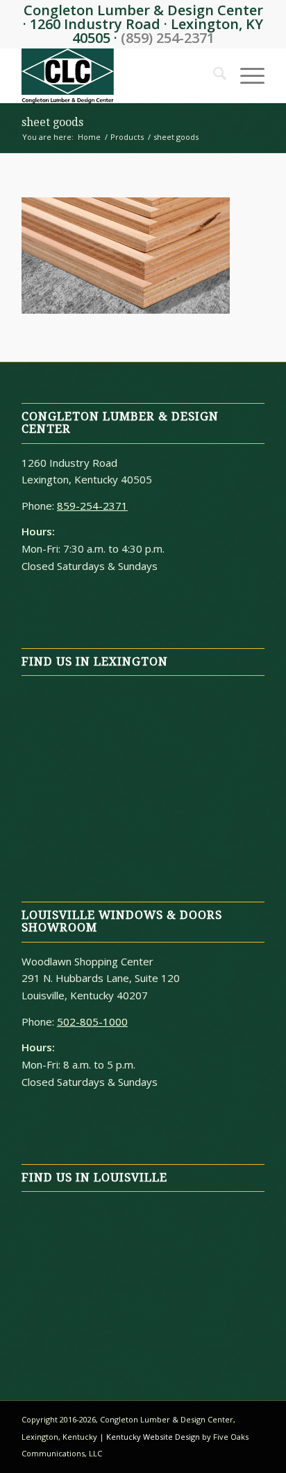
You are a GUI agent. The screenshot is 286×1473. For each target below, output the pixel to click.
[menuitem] (212, 75)
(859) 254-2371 (167, 37)
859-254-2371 (92, 505)
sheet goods (52, 122)
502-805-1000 (92, 1021)
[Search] (212, 75)
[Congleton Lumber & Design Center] (119, 75)
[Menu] (245, 75)
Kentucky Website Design (153, 1436)
